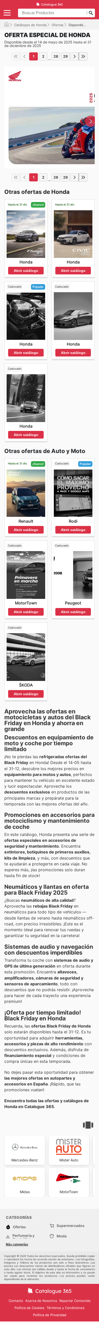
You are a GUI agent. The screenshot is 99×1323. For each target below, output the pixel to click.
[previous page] (24, 56)
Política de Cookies (29, 1308)
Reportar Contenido (75, 1301)
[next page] (74, 56)
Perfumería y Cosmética (23, 1237)
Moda (62, 1236)
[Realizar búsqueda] (91, 13)
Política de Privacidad (49, 1315)
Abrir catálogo (26, 271)
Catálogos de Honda (30, 25)
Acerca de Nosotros (41, 1301)
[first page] (15, 56)
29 (65, 56)
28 (56, 56)
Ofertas (57, 25)
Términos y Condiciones (66, 1308)
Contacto (16, 1301)
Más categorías (17, 1244)
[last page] (83, 56)
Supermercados (71, 1225)
